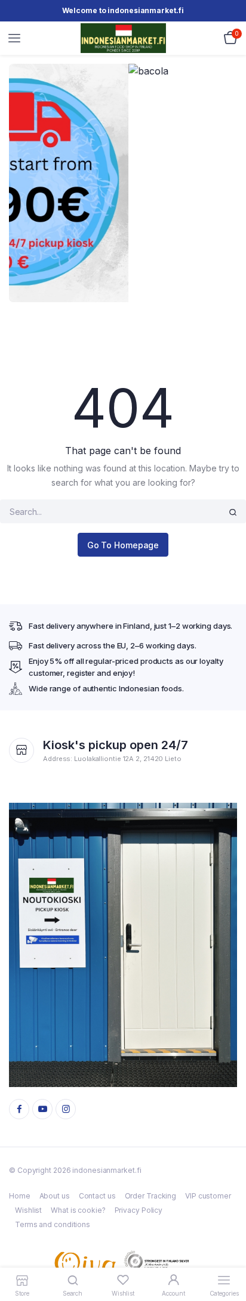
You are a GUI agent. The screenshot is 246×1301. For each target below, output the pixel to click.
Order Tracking (151, 1195)
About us (54, 1195)
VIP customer (208, 1195)
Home (19, 1195)
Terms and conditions (52, 1224)
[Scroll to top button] (227, 1253)
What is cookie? (78, 1210)
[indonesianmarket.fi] (123, 37)
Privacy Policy (139, 1210)
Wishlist (28, 1210)
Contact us (97, 1195)
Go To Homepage (123, 545)
